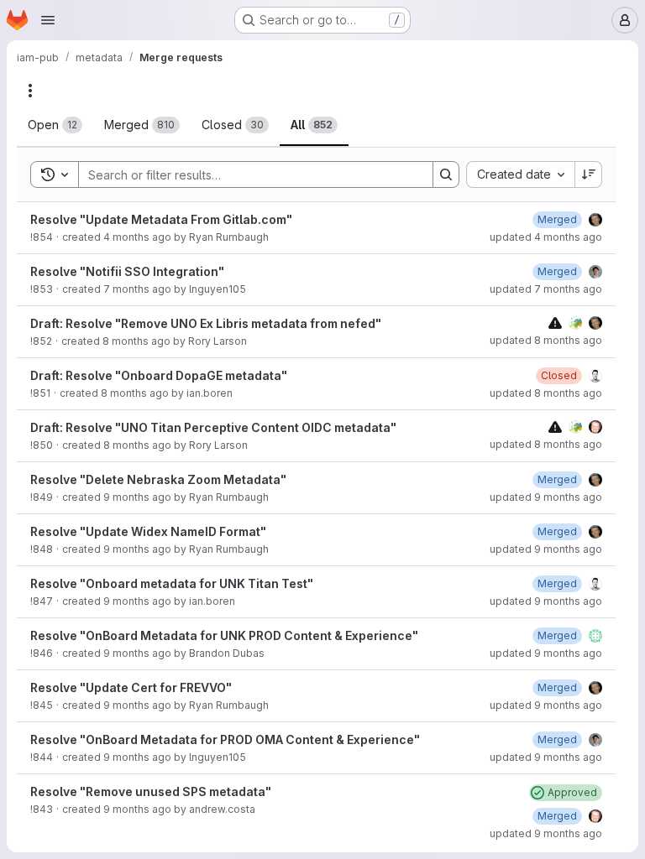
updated (546, 237)
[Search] (446, 174)
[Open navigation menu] (47, 20)
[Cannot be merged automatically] (555, 322)
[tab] (55, 125)
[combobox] (520, 174)
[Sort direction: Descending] (588, 174)
